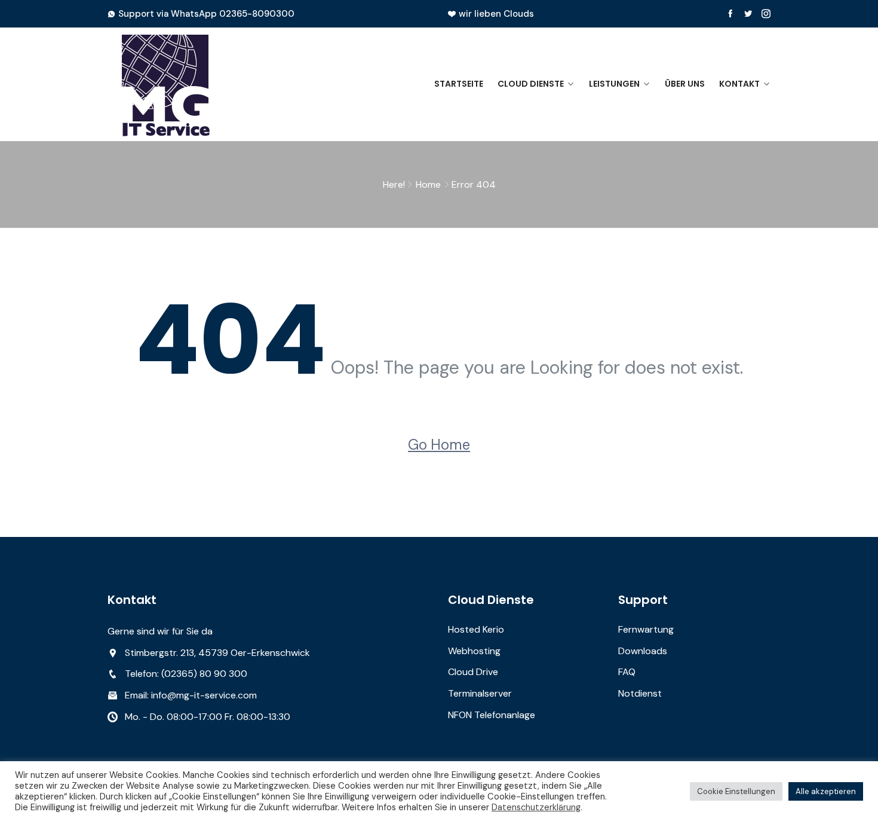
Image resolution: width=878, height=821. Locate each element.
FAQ (627, 672)
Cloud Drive (473, 672)
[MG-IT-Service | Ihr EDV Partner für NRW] (184, 84)
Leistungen (614, 84)
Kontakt (739, 84)
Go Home (439, 444)
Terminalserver (480, 693)
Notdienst (640, 693)
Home (428, 184)
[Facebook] (730, 14)
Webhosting (474, 651)
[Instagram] (766, 14)
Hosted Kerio (476, 629)
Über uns (685, 84)
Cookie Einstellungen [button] (736, 791)
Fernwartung (646, 629)
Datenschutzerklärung (536, 807)
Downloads (642, 651)
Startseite (458, 84)
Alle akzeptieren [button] (826, 791)
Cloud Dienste (531, 84)
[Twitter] (748, 14)
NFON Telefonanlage (491, 715)
